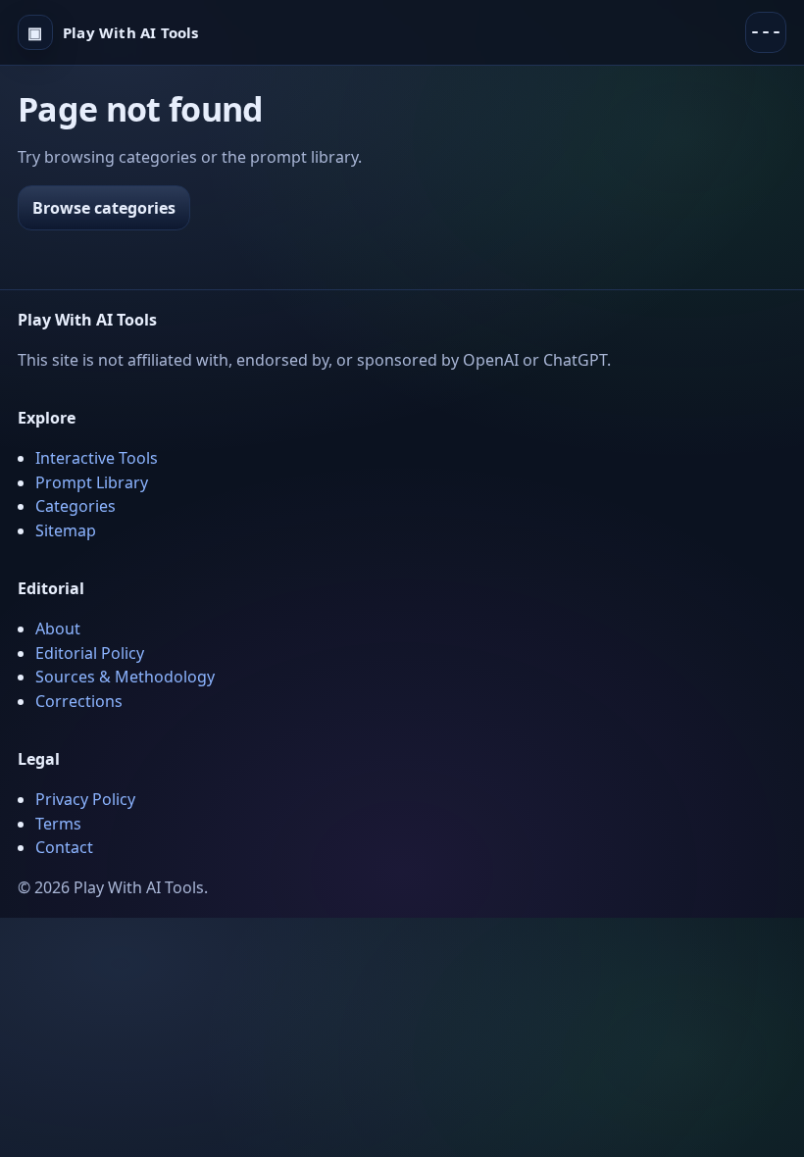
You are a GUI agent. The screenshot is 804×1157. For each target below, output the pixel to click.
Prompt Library (91, 482)
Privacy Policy (85, 799)
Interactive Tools (96, 458)
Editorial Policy (89, 653)
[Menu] (765, 32)
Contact (64, 847)
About (57, 628)
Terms (58, 823)
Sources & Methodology (125, 676)
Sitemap (65, 530)
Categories (75, 506)
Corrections (79, 701)
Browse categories (104, 208)
